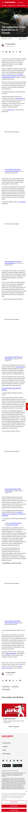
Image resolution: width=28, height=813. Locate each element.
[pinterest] (21, 760)
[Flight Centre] (9, 2)
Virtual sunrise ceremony (8, 77)
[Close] (26, 791)
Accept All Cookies (14, 810)
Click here (17, 775)
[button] (27, 406)
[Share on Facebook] (6, 51)
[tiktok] (10, 760)
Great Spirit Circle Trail (16, 523)
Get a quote (20, 2)
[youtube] (17, 760)
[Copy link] (16, 51)
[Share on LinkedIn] (20, 51)
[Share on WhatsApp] (13, 51)
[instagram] (6, 760)
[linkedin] (14, 760)
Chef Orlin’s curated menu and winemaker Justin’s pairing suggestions (13, 514)
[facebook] (3, 760)
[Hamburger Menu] (2, 2)
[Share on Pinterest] (9, 51)
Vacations (12, 5)
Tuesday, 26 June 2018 (12, 525)
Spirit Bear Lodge (20, 367)
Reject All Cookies (14, 806)
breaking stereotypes (10, 653)
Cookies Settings (14, 802)
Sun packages (22, 5)
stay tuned (9, 668)
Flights (5, 5)
